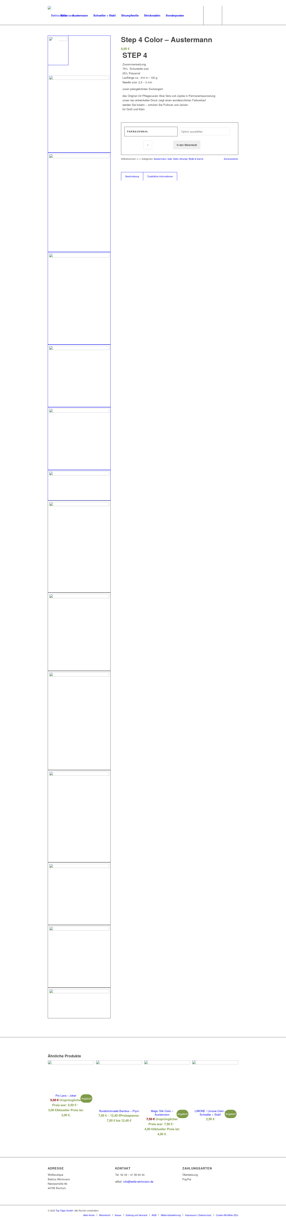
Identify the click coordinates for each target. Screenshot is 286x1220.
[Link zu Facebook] (229, 15)
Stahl (175, 158)
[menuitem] (64, 15)
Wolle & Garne (196, 158)
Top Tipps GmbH (64, 1210)
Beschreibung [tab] (132, 176)
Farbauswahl (137, 131)
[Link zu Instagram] (235, 15)
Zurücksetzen (231, 159)
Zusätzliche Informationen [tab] (160, 176)
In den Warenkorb (187, 145)
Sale (169, 158)
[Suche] (191, 15)
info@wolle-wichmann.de (138, 1181)
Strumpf (183, 158)
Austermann (160, 158)
